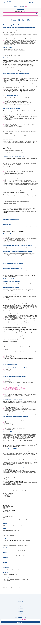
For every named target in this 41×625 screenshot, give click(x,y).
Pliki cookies (20, 611)
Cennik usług (20, 615)
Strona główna (20, 601)
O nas (20, 603)
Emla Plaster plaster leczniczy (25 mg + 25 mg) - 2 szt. (14, 388)
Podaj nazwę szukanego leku (20, 11)
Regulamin (20, 608)
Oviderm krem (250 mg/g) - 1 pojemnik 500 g (13, 387)
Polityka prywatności (20, 609)
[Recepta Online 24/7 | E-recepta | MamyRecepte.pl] (7, 2)
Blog (20, 606)
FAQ (20, 604)
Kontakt (20, 613)
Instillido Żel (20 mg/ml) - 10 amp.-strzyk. (12, 389)
